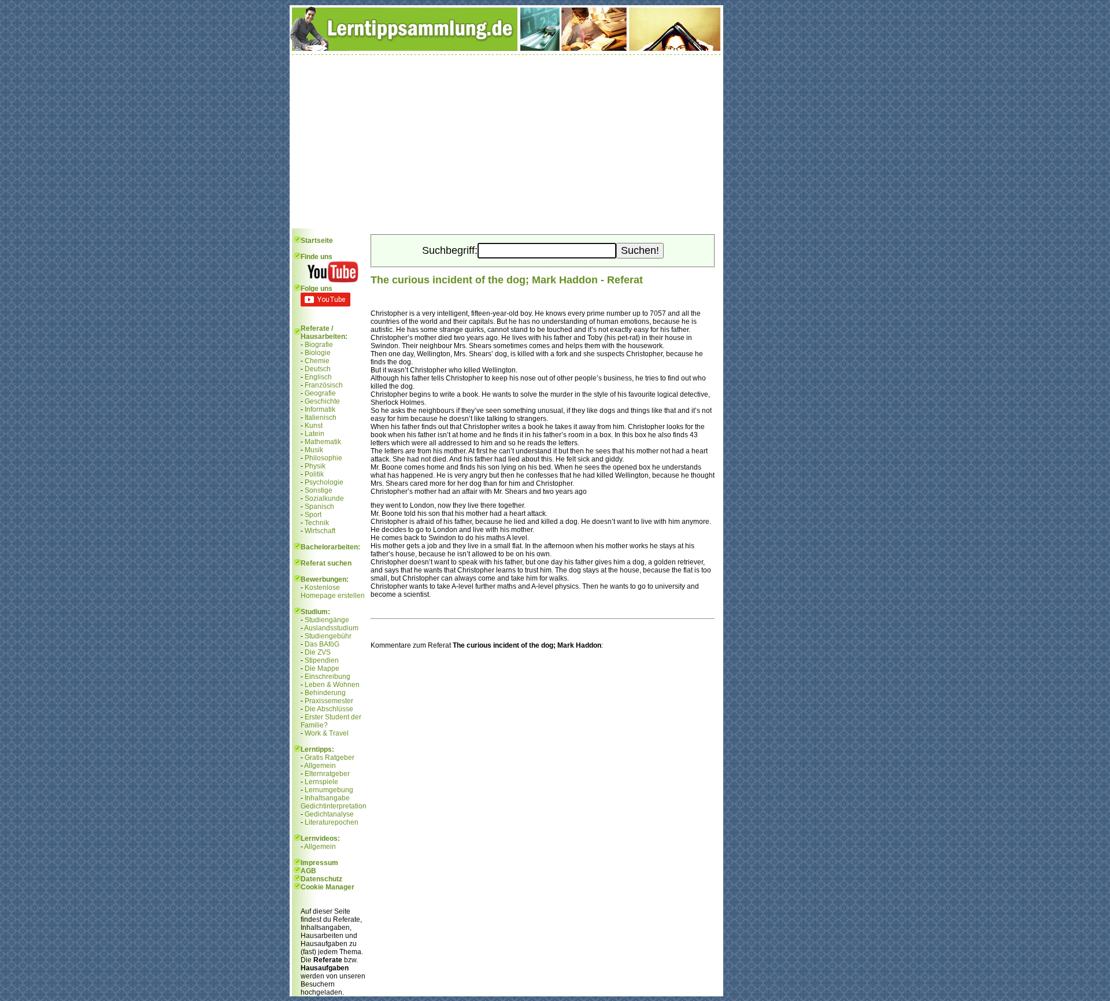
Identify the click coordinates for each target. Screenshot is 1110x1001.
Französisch (324, 385)
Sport (313, 515)
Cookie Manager (327, 887)
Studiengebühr (328, 636)
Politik (314, 474)
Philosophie (323, 458)
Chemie (317, 361)
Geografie (320, 393)
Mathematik (323, 442)
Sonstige (318, 490)
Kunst (314, 426)
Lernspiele (321, 782)
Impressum (319, 863)
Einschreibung (327, 677)
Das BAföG (322, 644)
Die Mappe (322, 668)
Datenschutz (321, 879)
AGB (308, 871)
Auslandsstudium (331, 628)
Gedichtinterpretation (334, 806)
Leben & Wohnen (332, 685)
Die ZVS (318, 652)
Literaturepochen (331, 822)
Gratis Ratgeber (329, 757)
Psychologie (324, 482)
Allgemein (320, 766)
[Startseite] (506, 49)
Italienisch (320, 417)
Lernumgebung (329, 790)
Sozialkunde (324, 498)
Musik (314, 450)
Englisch (318, 377)
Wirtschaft (320, 531)
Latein (314, 434)
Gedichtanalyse (329, 814)
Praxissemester (329, 701)
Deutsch (318, 369)
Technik (317, 523)
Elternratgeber (327, 774)
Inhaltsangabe (327, 798)
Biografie (319, 345)
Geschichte (322, 401)
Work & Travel (327, 733)
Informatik (320, 409)
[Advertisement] (506, 142)
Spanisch (319, 507)
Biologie (318, 353)
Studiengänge (327, 620)
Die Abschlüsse (329, 709)
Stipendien (322, 660)
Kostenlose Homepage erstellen (333, 591)
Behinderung (325, 693)
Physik (315, 466)
